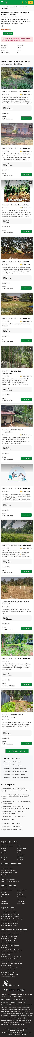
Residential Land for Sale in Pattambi (16, 545)
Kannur (3, 859)
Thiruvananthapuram (7, 846)
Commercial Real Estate (8, 977)
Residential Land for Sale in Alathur (15, 205)
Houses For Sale (5, 954)
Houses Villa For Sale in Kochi (9, 936)
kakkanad (20, 894)
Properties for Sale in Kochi (8, 912)
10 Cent (8, 506)
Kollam (19, 846)
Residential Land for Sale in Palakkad (16, 91)
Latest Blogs (13, 1002)
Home (3, 7)
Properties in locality (13, 829)
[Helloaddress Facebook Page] (2, 990)
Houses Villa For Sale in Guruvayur (10, 959)
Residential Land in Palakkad (12, 762)
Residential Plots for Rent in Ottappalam (16, 778)
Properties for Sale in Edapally (9, 921)
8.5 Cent (9, 619)
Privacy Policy (11, 1034)
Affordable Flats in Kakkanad (9, 872)
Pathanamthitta (21, 848)
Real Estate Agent (6, 965)
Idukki (19, 850)
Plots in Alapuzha (6, 875)
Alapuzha (3, 848)
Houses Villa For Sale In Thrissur (10, 941)
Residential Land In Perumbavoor (10, 961)
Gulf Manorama (5, 999)
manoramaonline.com (20, 1030)
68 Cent (8, 562)
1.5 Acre (8, 449)
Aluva (19, 892)
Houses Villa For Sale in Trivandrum (11, 934)
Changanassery (5, 894)
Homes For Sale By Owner (8, 943)
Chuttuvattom (18, 997)
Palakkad (23, 7)
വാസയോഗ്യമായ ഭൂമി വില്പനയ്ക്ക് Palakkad (15, 603)
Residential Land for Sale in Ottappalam (12, 431)
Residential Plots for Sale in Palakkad (15, 768)
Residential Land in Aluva (8, 947)
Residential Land (14, 7)
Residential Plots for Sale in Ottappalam (16, 771)
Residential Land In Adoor (8, 972)
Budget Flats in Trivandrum (8, 870)
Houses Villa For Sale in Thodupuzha (11, 970)
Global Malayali (16, 999)
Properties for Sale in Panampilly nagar (12, 919)
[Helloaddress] (6, 2)
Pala (2, 899)
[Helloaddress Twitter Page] (5, 990)
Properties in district (12, 823)
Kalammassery (21, 897)
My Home (18, 1005)
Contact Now (8, 33)
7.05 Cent (9, 109)
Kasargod (20, 859)
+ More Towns (21, 903)
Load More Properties (16, 751)
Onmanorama (26, 994)
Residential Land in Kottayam (9, 938)
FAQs (25, 1034)
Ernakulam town (22, 890)
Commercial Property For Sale (9, 974)
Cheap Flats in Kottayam (8, 879)
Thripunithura (21, 901)
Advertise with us (27, 1005)
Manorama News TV (7, 997)
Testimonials (22, 1002)
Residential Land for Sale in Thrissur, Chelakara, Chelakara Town (17, 802)
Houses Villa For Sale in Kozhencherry (11, 968)
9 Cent (8, 331)
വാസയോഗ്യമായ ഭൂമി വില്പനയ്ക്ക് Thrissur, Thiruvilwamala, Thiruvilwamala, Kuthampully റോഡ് (16, 796)
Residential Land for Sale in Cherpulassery (12, 372)
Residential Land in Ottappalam (13, 765)
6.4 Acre (8, 279)
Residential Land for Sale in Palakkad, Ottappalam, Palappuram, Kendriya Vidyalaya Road (16, 790)
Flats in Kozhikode (6, 877)
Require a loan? (6, 29)
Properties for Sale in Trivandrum (10, 914)
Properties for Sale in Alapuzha (9, 923)
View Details (26, 118)
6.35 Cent (9, 165)
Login (30, 2)
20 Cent (8, 675)
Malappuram (21, 855)
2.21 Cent (9, 390)
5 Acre (8, 222)
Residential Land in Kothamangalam (11, 956)
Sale (7, 7)
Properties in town (12, 826)
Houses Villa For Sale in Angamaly (10, 952)
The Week (25, 999)
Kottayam (4, 850)
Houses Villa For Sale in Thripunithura (11, 950)
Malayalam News (16, 994)
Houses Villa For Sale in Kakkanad (10, 945)
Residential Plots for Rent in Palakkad (15, 774)
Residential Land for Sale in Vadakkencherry (12, 716)
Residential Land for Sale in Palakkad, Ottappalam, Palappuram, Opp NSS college (16, 807)
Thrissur (19, 853)
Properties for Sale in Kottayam (10, 916)
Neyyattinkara (5, 903)
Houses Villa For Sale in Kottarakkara (11, 963)
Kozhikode (4, 857)
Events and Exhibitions (7, 1005)
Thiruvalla (3, 901)
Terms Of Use (19, 1034)
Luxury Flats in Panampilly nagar (10, 881)
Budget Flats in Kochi (7, 868)
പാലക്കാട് (6, 607)
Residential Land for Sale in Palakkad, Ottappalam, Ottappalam (14, 812)
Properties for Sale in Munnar (9, 925)
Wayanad (20, 857)
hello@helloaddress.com (18, 1024)
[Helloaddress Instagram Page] (7, 990)
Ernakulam (4, 853)
